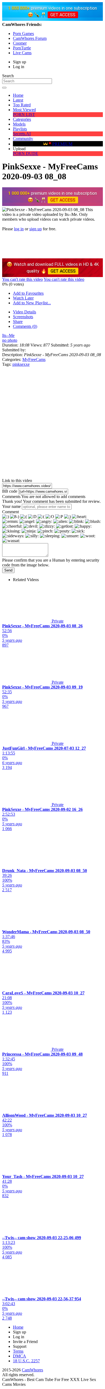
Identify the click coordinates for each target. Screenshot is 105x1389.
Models (19, 124)
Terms (18, 1351)
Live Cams (22, 52)
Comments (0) (25, 326)
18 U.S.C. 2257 (26, 1361)
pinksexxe (21, 364)
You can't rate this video (22, 279)
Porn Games (23, 33)
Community (23, 138)
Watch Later (23, 298)
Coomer (20, 43)
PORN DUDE (25, 153)
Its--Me (8, 335)
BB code (9, 491)
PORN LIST (24, 114)
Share (18, 321)
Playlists (20, 129)
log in (19, 229)
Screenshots (23, 316)
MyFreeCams (34, 359)
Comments (11, 496)
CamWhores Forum (30, 38)
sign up (35, 229)
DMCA (19, 1356)
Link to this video (17, 480)
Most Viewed (24, 109)
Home (18, 95)
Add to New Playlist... (32, 303)
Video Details (24, 312)
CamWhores (32, 1370)
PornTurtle (22, 48)
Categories (22, 119)
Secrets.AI (22, 133)
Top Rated (22, 105)
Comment (10, 511)
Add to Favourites (28, 293)
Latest (18, 100)
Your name (11, 506)
